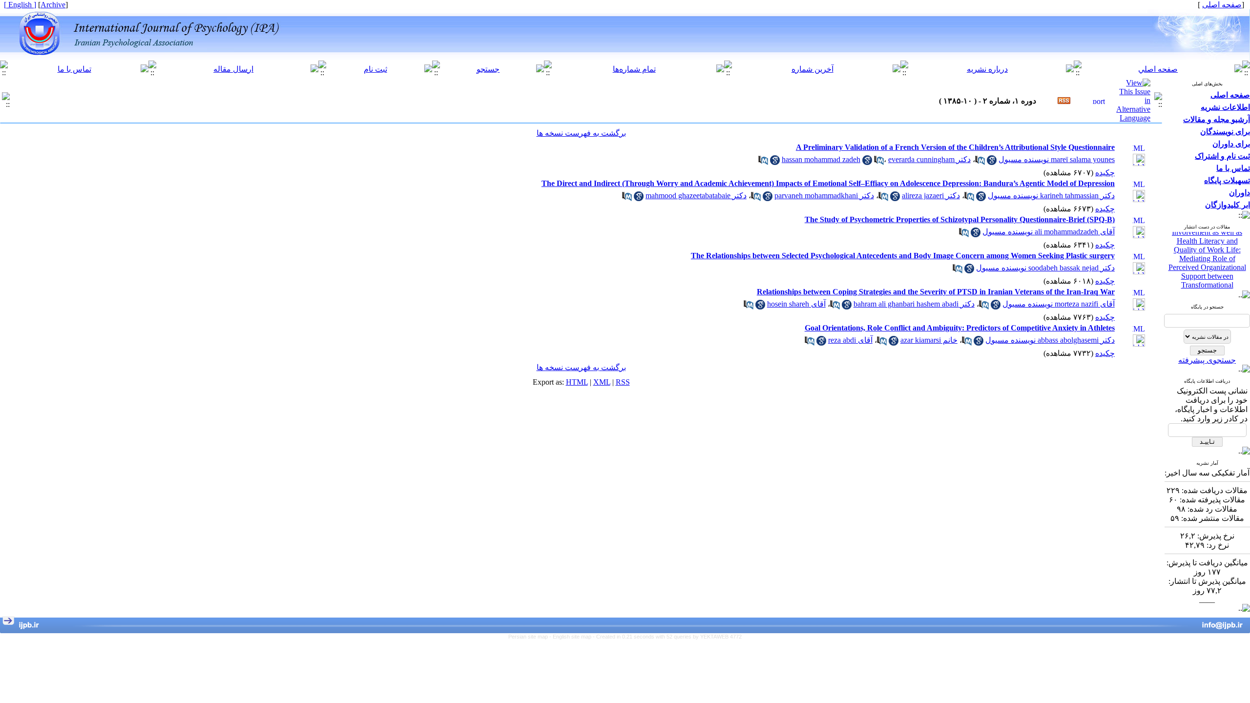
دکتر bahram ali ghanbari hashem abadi (914, 304)
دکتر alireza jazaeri (931, 195)
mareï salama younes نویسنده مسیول (1057, 159)
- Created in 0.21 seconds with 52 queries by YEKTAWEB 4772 (667, 637)
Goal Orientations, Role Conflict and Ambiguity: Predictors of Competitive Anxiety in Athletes (960, 328)
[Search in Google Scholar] (992, 162)
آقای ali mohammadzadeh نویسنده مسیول (1048, 231)
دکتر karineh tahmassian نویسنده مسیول (1051, 195)
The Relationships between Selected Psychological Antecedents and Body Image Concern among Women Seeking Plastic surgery (903, 255)
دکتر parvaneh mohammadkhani (824, 195)
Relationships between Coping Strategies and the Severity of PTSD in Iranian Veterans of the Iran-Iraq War (936, 292)
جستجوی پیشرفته (1207, 360)
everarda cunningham (921, 159)
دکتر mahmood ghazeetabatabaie (696, 195)
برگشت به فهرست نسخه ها (581, 133)
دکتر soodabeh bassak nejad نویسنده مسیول (1045, 268)
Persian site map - (530, 637)
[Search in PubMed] (980, 162)
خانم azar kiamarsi (929, 340)
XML (601, 382)
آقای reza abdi (850, 340)
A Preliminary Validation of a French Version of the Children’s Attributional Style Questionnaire (955, 147)
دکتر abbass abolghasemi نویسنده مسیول (1050, 340)
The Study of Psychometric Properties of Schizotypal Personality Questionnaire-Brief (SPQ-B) (960, 219)
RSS (623, 382)
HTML (577, 382)
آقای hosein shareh (796, 304)
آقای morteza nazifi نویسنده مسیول (1058, 304)
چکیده (1105, 172)
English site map (573, 637)
